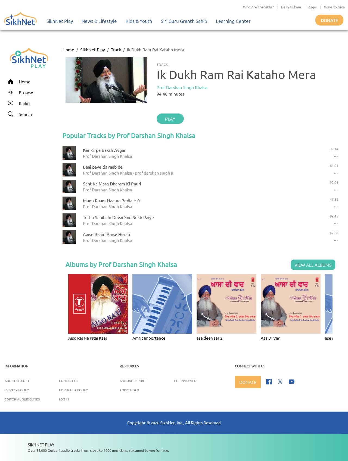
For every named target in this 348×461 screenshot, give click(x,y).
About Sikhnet (17, 380)
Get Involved (185, 380)
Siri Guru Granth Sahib (184, 21)
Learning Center (233, 21)
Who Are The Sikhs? (258, 7)
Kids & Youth (139, 21)
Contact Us (68, 380)
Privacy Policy (17, 390)
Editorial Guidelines (22, 399)
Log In (64, 399)
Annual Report (133, 380)
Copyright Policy (73, 390)
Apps (312, 7)
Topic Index (129, 390)
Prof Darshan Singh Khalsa (182, 87)
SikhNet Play (59, 21)
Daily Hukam (291, 7)
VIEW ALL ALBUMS (313, 264)
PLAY (170, 118)
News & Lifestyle (99, 21)
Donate (329, 20)
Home (68, 49)
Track (116, 49)
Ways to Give (334, 7)
